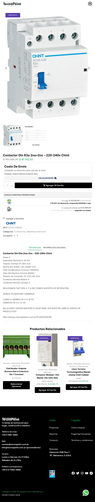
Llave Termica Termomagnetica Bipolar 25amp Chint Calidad (79, 372)
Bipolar (69, 364)
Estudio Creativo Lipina (11, 495)
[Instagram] (82, 473)
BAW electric (47, 381)
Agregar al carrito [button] (47, 390)
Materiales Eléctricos (36, 231)
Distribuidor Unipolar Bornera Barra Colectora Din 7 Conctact (16, 371)
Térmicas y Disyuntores (78, 366)
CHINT (78, 378)
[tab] (35, 247)
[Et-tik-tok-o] (91, 473)
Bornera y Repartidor (11, 363)
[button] (6, 68)
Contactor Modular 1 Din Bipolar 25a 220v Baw (47, 376)
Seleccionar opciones (16, 385)
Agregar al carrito (55, 185)
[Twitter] (14, 236)
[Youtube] (87, 473)
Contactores (19, 231)
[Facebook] (17, 236)
